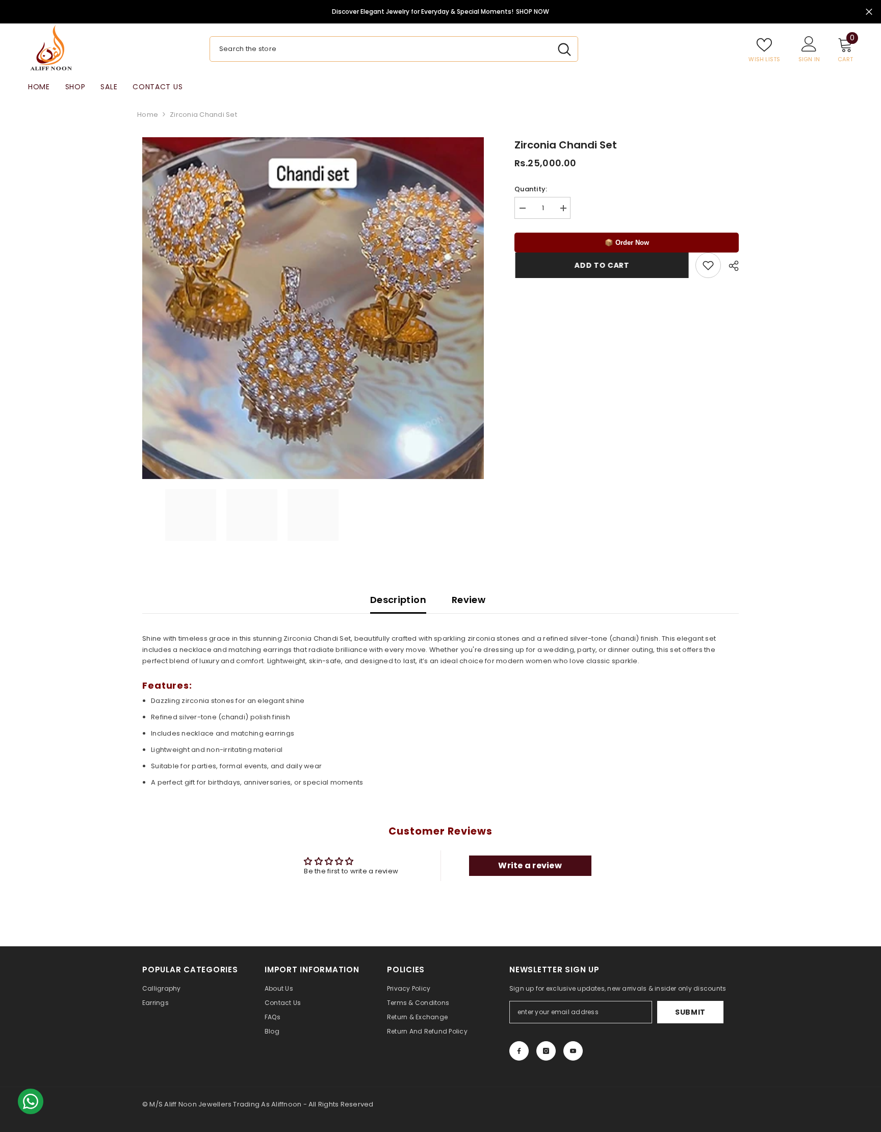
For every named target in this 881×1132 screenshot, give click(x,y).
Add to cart (601, 265)
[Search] (394, 49)
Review (468, 599)
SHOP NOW (532, 11)
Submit (690, 1012)
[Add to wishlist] (708, 265)
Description (398, 599)
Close (869, 12)
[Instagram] (546, 1051)
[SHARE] (730, 266)
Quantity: (530, 189)
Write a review (530, 865)
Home (147, 114)
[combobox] (380, 49)
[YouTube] (573, 1051)
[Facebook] (519, 1051)
